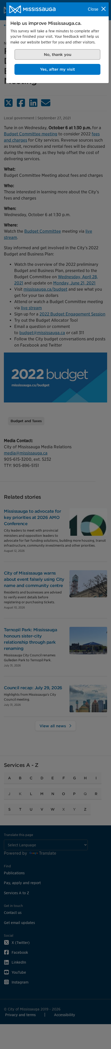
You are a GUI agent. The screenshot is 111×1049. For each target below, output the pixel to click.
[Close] (103, 9)
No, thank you (57, 54)
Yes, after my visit (57, 69)
